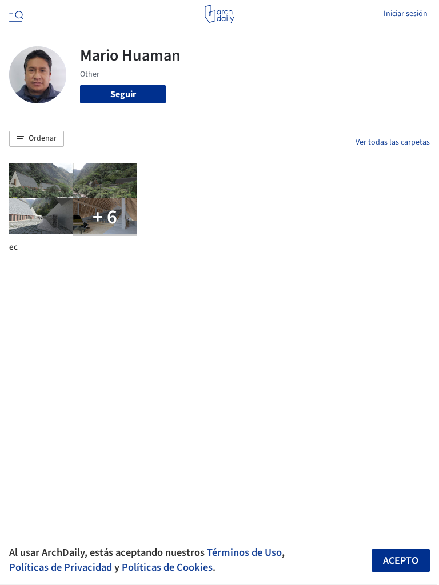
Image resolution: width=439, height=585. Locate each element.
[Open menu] (15, 14)
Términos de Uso (244, 552)
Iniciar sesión (406, 14)
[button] (36, 139)
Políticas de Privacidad (60, 567)
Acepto (400, 561)
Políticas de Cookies (167, 567)
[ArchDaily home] (219, 14)
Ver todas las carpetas (393, 142)
